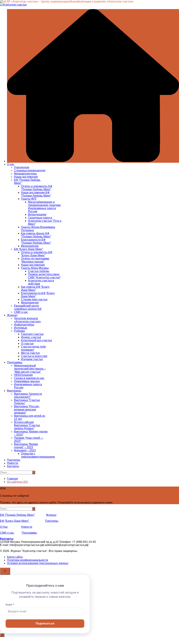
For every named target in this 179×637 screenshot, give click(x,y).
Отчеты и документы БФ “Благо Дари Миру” (36, 254)
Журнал (12, 315)
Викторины (14, 390)
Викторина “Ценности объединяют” (28, 395)
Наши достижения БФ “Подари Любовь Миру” (36, 194)
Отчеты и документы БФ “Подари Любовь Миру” (36, 188)
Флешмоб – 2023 (25, 450)
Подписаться (45, 623)
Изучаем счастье (32, 359)
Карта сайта (15, 556)
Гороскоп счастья (32, 334)
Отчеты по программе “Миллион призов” (35, 260)
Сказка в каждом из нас (29, 378)
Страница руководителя (29, 170)
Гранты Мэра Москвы (35, 268)
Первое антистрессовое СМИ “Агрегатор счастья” (44, 276)
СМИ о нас (21, 312)
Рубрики (19, 330)
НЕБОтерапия (23, 374)
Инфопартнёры (24, 324)
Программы (14, 362)
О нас (10, 164)
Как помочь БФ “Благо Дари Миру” (35, 288)
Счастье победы (38, 271)
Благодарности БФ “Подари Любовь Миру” (36, 241)
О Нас (4, 526)
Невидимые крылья (27, 381)
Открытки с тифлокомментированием (38, 455)
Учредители (21, 167)
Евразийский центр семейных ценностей (27, 307)
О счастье (27, 343)
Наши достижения (26, 176)
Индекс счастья (31, 337)
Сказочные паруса (40, 217)
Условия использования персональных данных (37, 563)
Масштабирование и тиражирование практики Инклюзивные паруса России (44, 206)
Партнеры (13, 459)
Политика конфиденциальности (27, 560)
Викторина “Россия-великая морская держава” (27, 409)
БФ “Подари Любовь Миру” (17, 514)
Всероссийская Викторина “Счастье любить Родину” (27, 425)
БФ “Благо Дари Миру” (28, 249)
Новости (12, 463)
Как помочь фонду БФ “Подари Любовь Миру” (36, 235)
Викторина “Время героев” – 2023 (26, 446)
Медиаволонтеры (25, 173)
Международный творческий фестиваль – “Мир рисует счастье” (30, 368)
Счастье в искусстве (34, 356)
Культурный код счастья (36, 340)
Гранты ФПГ (29, 198)
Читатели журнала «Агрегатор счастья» (27, 320)
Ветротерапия (37, 214)
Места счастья (30, 352)
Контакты (13, 466)
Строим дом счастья (34, 299)
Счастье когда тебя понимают (33, 348)
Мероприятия (30, 245)
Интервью (20, 327)
